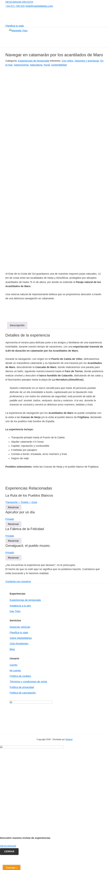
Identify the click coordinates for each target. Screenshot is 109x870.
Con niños (67, 60)
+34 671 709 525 (15, 6)
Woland (68, 739)
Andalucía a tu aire (20, 605)
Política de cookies (20, 676)
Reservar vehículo (20, 627)
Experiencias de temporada (33, 60)
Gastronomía (21, 65)
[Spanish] (102, 15)
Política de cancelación (23, 692)
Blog (12, 649)
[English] (98, 15)
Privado (9, 519)
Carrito (13, 665)
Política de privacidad (22, 687)
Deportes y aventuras (87, 60)
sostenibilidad (59, 65)
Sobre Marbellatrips (21, 638)
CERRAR (9, 851)
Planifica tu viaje (14, 25)
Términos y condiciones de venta (28, 681)
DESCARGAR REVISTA (19, 2)
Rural (47, 65)
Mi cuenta (15, 670)
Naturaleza (36, 65)
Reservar (13, 507)
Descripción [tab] (17, 325)
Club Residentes (19, 643)
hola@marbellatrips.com (39, 6)
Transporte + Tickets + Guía (21, 502)
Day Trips (15, 611)
